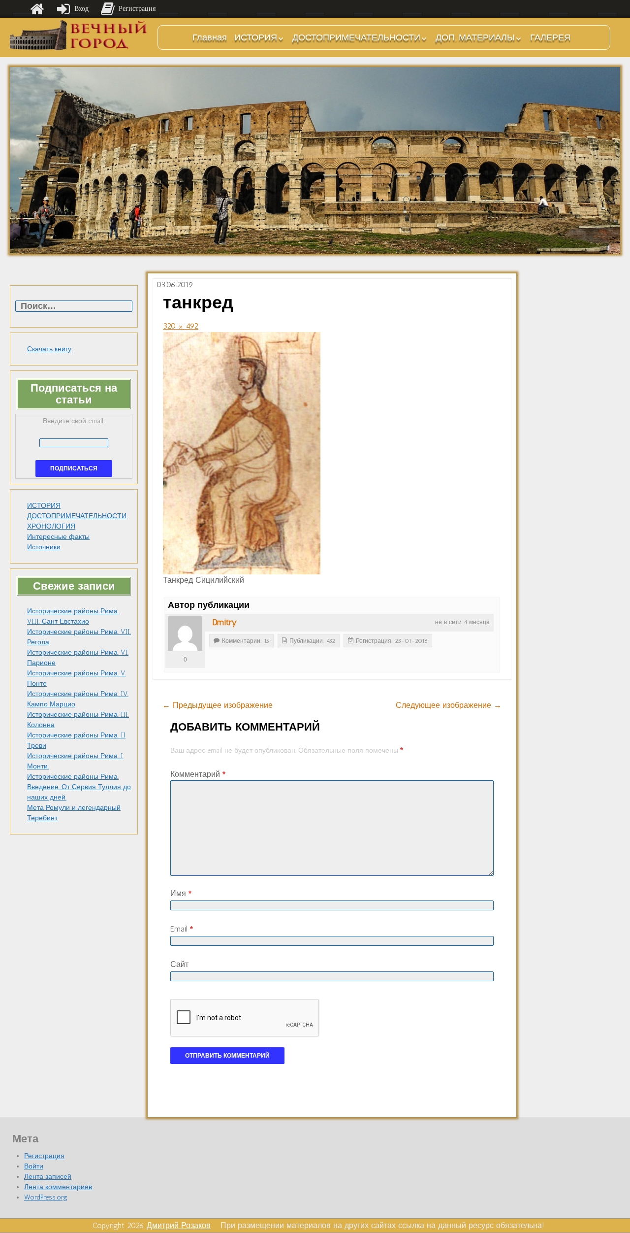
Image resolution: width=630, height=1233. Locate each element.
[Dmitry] (185, 633)
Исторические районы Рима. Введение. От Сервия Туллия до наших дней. (79, 786)
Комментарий (197, 774)
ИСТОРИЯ (255, 37)
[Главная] (37, 9)
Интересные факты (58, 537)
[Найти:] (73, 306)
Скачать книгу (49, 349)
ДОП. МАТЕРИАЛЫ (475, 37)
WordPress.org (45, 1197)
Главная (209, 37)
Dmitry (224, 622)
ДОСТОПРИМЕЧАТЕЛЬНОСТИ (356, 37)
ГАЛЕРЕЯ (550, 37)
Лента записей (47, 1176)
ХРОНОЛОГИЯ (51, 526)
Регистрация (44, 1156)
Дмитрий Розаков (179, 1225)
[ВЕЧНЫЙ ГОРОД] (79, 35)
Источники (44, 547)
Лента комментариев (58, 1187)
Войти (33, 1166)
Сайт (179, 964)
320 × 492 (180, 326)
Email (181, 928)
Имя (180, 893)
